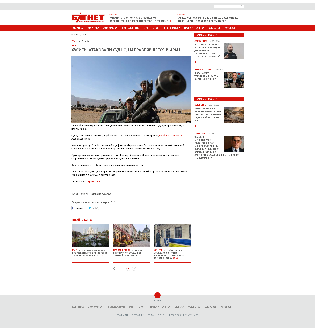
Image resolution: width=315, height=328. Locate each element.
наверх (157, 300)
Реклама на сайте (156, 315)
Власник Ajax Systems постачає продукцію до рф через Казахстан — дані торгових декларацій (207, 50)
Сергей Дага (93, 181)
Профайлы (122, 315)
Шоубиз (179, 306)
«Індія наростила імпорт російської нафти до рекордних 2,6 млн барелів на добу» (89, 253)
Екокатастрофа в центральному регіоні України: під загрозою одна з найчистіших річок (207, 114)
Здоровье (210, 306)
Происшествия (130, 27)
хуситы (85, 193)
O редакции (138, 315)
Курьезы (230, 27)
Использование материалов (183, 315)
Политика (93, 27)
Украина (78, 27)
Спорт (156, 27)
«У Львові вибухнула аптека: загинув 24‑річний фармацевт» (127, 253)
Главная (75, 34)
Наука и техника (194, 27)
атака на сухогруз (101, 193)
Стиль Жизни (172, 27)
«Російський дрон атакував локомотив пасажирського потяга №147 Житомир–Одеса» (169, 254)
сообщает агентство (171, 135)
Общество (214, 27)
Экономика (110, 27)
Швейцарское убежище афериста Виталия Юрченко (206, 76)
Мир (146, 27)
